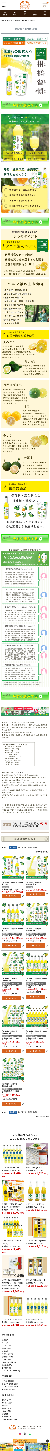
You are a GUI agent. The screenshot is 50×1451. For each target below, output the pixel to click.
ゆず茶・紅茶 (6, 1345)
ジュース (5, 1343)
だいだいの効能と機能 (10, 1386)
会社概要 (5, 1414)
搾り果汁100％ (7, 1354)
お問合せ (5, 1405)
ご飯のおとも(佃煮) (9, 1362)
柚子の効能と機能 (8, 1389)
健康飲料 (17, 20)
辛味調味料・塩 (7, 1356)
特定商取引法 (7, 1416)
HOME (3, 20)
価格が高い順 (32, 847)
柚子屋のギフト (7, 1368)
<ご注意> (21, 773)
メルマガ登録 (6, 1408)
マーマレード (6, 1348)
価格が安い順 (22, 847)
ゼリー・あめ (6, 1359)
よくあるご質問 (7, 1403)
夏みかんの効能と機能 (10, 1384)
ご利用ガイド (6, 1400)
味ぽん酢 (5, 1351)
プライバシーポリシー (9, 1419)
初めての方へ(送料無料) (11, 1370)
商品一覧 (10, 20)
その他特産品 (7, 1365)
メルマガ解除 (6, 1411)
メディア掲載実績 (8, 1381)
